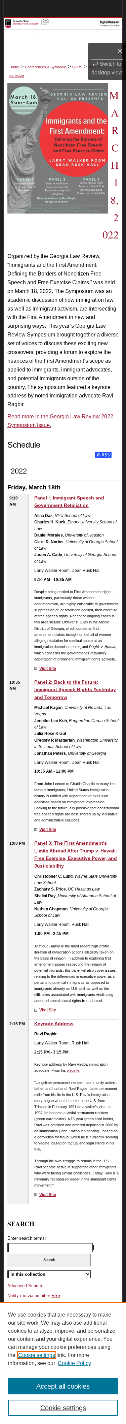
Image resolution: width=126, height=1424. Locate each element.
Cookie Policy (74, 1363)
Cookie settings (36, 1355)
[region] (63, 1363)
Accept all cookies (63, 1386)
